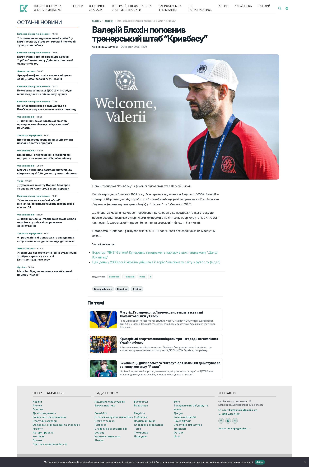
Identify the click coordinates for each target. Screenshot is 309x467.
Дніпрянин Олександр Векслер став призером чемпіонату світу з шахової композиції (42, 124)
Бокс (177, 401)
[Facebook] (287, 8)
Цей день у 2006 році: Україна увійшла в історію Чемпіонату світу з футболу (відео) (156, 262)
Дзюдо (178, 413)
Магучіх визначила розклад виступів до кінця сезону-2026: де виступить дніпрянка (47, 171)
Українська (243, 6)
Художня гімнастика (107, 436)
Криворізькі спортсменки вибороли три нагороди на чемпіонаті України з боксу (44, 156)
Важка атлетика (104, 405)
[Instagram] (235, 421)
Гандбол (139, 413)
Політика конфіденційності (50, 444)
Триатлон (180, 428)
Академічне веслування (109, 401)
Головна (96, 20)
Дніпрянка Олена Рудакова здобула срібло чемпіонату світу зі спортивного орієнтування (46, 222)
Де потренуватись (200, 7)
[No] (305, 462)
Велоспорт (141, 405)
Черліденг (140, 436)
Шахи (177, 436)
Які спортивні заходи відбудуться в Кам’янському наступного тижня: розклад (46, 107)
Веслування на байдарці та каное (191, 407)
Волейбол (100, 413)
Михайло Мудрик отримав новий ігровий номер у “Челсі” (45, 273)
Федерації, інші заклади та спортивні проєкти (132, 7)
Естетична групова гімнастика (113, 417)
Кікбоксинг (141, 417)
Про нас (38, 440)
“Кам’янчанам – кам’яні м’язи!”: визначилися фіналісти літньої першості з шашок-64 (45, 204)
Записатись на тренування (170, 7)
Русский (264, 6)
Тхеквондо (141, 432)
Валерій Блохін (103, 289)
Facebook (114, 276)
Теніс (137, 428)
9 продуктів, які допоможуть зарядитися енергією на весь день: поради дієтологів (46, 239)
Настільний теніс (144, 421)
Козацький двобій (185, 417)
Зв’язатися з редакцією (232, 428)
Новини (77, 6)
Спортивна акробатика (149, 424)
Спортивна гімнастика (188, 424)
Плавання (100, 424)
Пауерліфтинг (182, 421)
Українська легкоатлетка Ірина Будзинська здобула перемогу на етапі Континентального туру (47, 256)
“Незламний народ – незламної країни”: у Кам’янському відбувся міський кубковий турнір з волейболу (46, 42)
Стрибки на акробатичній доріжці (110, 430)
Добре (259, 462)
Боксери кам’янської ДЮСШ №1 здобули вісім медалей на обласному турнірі (44, 92)
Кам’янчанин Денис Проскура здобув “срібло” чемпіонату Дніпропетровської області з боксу (45, 60)
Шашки (98, 440)
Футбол (178, 432)
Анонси (37, 405)
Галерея (223, 6)
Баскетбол (141, 401)
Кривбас (122, 289)
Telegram (129, 276)
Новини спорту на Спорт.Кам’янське (47, 7)
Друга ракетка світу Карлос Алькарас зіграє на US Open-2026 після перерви (43, 186)
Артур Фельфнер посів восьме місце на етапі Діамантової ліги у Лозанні (44, 77)
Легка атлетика (104, 421)
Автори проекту (43, 432)
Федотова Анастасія (105, 46)
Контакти (39, 436)
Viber (142, 276)
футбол (137, 289)
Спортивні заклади (97, 7)
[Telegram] (228, 421)
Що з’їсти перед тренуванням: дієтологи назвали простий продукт (45, 141)
